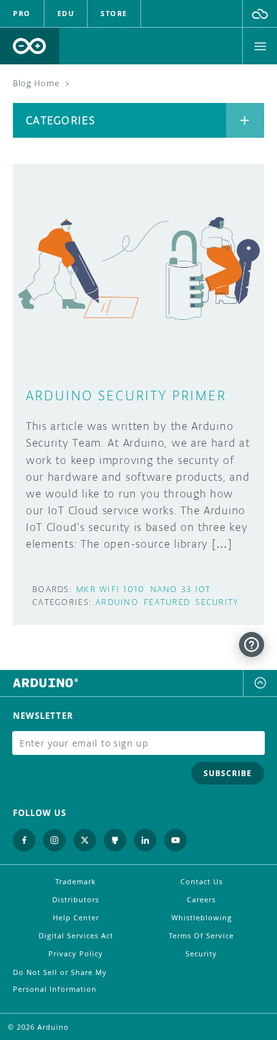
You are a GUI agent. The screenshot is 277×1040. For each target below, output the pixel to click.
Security (216, 602)
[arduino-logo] (29, 46)
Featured (167, 602)
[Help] (251, 644)
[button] (260, 13)
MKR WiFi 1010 (110, 589)
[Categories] (245, 120)
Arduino (116, 602)
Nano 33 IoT (180, 589)
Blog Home (36, 83)
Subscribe (228, 773)
